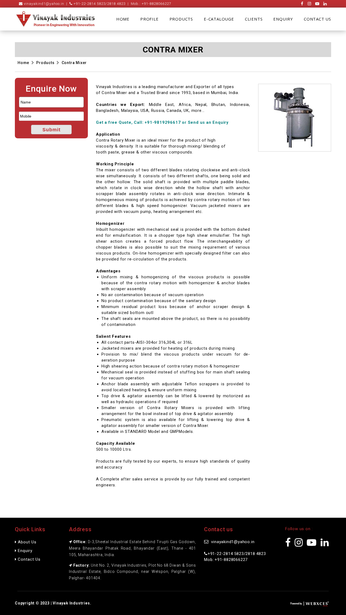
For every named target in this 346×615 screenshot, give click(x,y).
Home (122, 19)
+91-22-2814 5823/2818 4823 (237, 553)
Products (181, 19)
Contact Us (317, 19)
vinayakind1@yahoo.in (43, 4)
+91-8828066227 (231, 559)
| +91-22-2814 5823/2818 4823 (94, 4)
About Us (26, 542)
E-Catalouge (219, 19)
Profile (149, 19)
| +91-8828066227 (148, 4)
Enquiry (283, 19)
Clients (254, 19)
